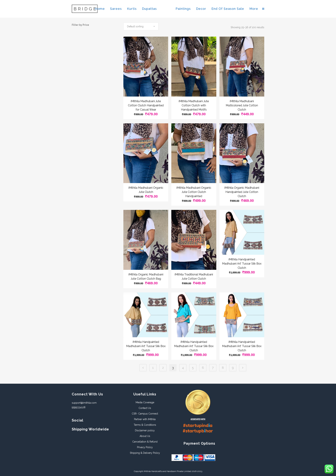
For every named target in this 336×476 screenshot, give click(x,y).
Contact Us (145, 408)
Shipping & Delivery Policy (145, 452)
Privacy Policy (145, 447)
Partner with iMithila (145, 419)
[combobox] (140, 26)
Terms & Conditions (145, 424)
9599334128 (78, 407)
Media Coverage (145, 402)
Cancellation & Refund (145, 441)
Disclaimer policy (145, 430)
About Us (145, 436)
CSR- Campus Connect (145, 413)
